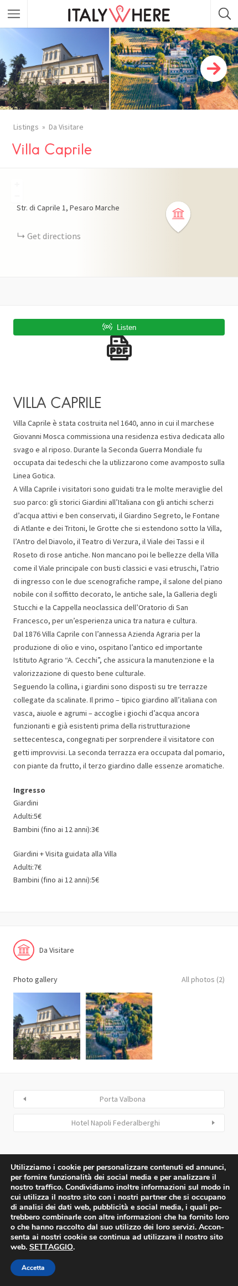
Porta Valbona (123, 1099)
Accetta (33, 1267)
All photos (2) (203, 979)
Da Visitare (66, 127)
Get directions (54, 235)
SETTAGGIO (51, 1247)
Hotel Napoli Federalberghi (115, 1123)
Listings (26, 127)
